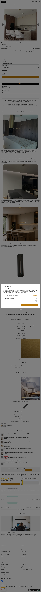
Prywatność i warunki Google (21, 292)
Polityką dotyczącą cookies (27, 290)
